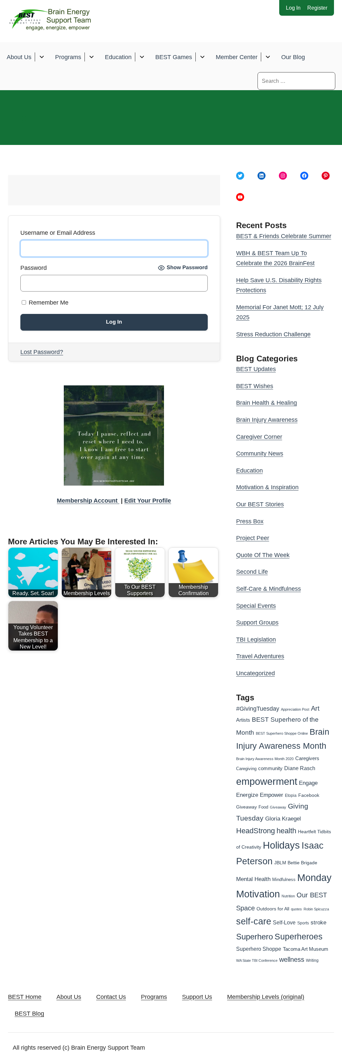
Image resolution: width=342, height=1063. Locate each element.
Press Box (250, 521)
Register (317, 8)
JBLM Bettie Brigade (295, 862)
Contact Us (111, 997)
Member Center (237, 57)
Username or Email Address (57, 232)
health (286, 831)
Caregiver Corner (259, 436)
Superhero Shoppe (258, 949)
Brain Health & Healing (266, 402)
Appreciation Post (295, 709)
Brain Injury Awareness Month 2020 (265, 759)
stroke (318, 922)
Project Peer (252, 538)
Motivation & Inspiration (267, 487)
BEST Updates (256, 369)
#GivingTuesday (257, 708)
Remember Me (47, 302)
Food (263, 807)
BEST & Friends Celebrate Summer (283, 236)
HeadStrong (255, 831)
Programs (68, 57)
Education (118, 57)
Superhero (254, 936)
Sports (303, 923)
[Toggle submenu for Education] (142, 56)
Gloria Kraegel (283, 819)
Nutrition (288, 896)
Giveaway (278, 807)
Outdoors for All (272, 908)
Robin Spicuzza (316, 909)
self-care (253, 921)
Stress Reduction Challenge (273, 334)
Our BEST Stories (260, 504)
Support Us (197, 997)
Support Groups (257, 622)
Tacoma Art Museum (305, 949)
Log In (293, 8)
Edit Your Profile (147, 500)
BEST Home (24, 997)
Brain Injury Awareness (267, 419)
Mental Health (253, 879)
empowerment (266, 781)
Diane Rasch (299, 768)
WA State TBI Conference (257, 960)
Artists (243, 720)
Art (315, 708)
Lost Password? (41, 352)
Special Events (256, 605)
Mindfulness (284, 879)
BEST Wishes (254, 386)
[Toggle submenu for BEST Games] (202, 56)
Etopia (291, 795)
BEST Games (173, 57)
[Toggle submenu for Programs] (91, 56)
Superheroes (299, 936)
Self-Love (284, 922)
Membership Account (88, 500)
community (270, 768)
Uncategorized (255, 673)
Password (33, 267)
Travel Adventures (260, 656)
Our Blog (293, 57)
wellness (291, 959)
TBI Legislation (256, 639)
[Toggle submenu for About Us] (41, 56)
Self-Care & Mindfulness (268, 588)
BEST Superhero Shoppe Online (282, 733)
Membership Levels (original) (265, 997)
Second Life (252, 571)
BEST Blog (29, 1013)
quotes (296, 909)
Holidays (281, 845)
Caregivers (307, 758)
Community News (259, 453)
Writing (312, 960)
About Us (19, 57)
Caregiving (246, 768)
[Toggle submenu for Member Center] (268, 56)
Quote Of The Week (263, 555)
